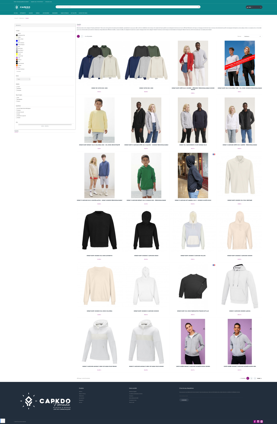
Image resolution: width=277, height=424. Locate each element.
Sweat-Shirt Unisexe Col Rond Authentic (99, 255)
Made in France (82, 393)
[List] (82, 36)
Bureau (80, 402)
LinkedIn (261, 421)
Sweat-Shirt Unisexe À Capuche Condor (239, 255)
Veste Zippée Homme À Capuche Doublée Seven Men (240, 366)
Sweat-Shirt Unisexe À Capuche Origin (146, 255)
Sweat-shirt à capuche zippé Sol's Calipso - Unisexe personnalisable (146, 145)
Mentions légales (132, 391)
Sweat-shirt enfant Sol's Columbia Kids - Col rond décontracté (99, 145)
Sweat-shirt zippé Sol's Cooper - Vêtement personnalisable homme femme (193, 88)
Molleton (19, 88)
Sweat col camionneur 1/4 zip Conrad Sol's (193, 145)
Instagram (258, 421)
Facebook (254, 421)
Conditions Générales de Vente (135, 393)
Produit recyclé (20, 112)
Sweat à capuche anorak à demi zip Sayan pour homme (146, 366)
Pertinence (252, 36)
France (18, 101)
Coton (18, 86)
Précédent (242, 378)
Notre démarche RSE (133, 398)
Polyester (19, 90)
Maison (80, 391)
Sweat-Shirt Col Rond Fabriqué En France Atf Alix (193, 311)
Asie (18, 97)
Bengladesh (19, 99)
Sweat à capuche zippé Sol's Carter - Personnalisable (240, 145)
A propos (131, 395)
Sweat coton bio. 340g (146, 88)
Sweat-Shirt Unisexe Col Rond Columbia (99, 311)
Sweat (18, 114)
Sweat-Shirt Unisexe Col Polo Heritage (240, 200)
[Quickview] (99, 59)
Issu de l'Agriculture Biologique (24, 108)
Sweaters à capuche (21, 115)
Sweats (18, 117)
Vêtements (81, 395)
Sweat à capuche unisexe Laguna (239, 311)
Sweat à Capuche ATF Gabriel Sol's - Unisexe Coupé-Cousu (193, 200)
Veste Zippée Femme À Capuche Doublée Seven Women (193, 366)
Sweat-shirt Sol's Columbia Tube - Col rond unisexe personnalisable (240, 88)
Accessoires (81, 398)
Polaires (19, 110)
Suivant (259, 378)
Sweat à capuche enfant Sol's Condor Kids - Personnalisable (146, 200)
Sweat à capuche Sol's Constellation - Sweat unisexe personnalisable (99, 200)
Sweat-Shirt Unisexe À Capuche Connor (146, 311)
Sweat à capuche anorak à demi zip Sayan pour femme (99, 366)
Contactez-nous (48, 1)
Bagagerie (81, 400)
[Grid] (78, 36)
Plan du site (131, 402)
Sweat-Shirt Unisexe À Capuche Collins (193, 255)
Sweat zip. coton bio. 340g (99, 88)
